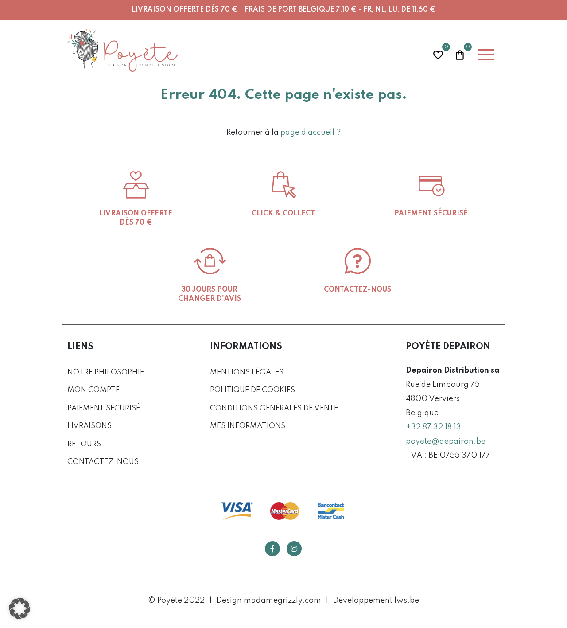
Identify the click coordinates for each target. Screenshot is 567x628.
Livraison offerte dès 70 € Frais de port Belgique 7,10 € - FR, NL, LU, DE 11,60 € (283, 9)
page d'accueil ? (310, 133)
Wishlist (438, 53)
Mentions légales (247, 372)
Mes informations (247, 426)
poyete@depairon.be (445, 441)
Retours (84, 444)
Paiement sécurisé (103, 408)
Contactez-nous (103, 462)
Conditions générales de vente (274, 408)
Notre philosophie (105, 372)
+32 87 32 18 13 (433, 427)
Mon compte (93, 390)
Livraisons (89, 426)
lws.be (406, 601)
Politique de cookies (252, 390)
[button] (19, 608)
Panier (459, 53)
